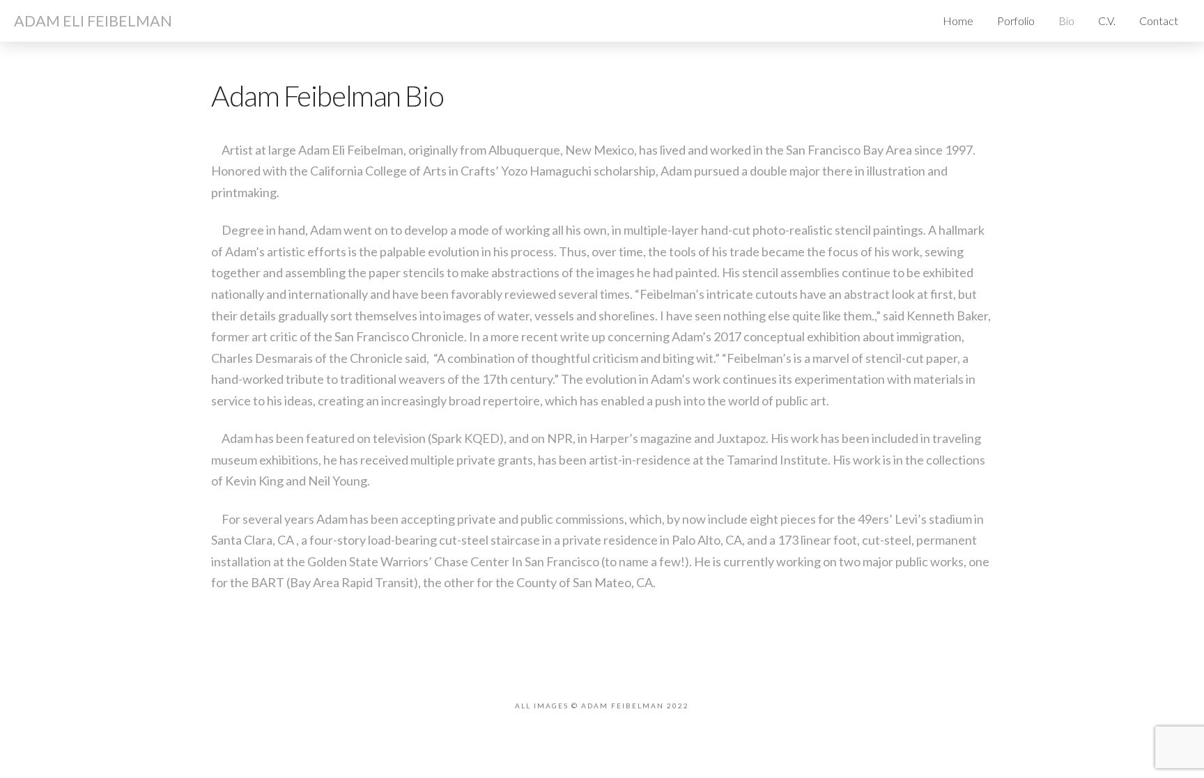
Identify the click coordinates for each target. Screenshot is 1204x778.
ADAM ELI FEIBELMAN (93, 21)
